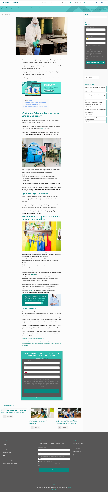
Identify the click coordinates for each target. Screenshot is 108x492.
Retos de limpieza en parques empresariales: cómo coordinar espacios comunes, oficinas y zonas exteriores (95, 111)
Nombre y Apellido (42, 447)
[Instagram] (55, 490)
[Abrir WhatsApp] (105, 489)
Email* (25, 365)
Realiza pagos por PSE (8, 460)
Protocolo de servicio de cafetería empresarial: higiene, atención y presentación (38, 421)
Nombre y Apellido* (28, 360)
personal (54, 277)
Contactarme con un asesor (41, 391)
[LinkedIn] (54, 490)
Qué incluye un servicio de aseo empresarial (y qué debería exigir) (95, 118)
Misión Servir (45, 327)
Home (4, 444)
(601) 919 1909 (79, 443)
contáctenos (46, 333)
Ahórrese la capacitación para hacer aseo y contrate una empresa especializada (39, 341)
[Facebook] (52, 490)
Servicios (5, 447)
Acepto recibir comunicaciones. (42, 379)
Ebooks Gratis (6, 458)
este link (30, 290)
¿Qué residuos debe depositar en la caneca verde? (33, 338)
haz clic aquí (41, 386)
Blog (98, 7)
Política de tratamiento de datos (10, 463)
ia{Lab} (69, 487)
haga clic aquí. (46, 358)
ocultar (30, 100)
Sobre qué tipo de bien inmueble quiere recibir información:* (51, 456)
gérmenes (42, 128)
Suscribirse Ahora (54, 470)
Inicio (93, 7)
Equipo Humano (6, 449)
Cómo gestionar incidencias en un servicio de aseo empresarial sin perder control (13, 411)
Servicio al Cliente (7, 452)
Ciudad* (25, 374)
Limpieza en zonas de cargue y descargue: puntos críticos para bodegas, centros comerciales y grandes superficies (68, 421)
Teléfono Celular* (27, 369)
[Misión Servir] (10, 2)
